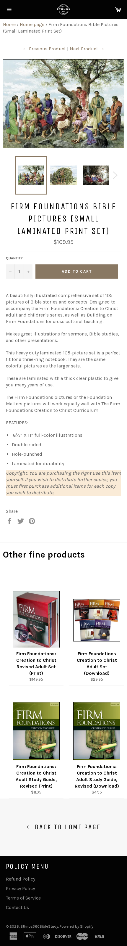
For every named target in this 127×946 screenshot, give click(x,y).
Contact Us (17, 907)
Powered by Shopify (76, 926)
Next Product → (87, 49)
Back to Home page (66, 827)
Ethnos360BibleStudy (39, 926)
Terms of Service (23, 898)
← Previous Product (44, 49)
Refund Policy (20, 879)
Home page (32, 24)
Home (9, 24)
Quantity (14, 258)
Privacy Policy (20, 888)
